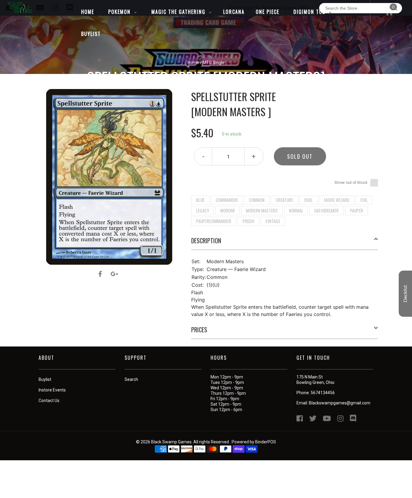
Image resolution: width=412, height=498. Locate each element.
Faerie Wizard (336, 199)
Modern (227, 210)
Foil (364, 199)
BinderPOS (265, 441)
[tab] (284, 243)
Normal (296, 210)
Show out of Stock (350, 182)
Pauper (356, 210)
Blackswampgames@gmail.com (339, 403)
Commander (227, 199)
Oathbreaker (326, 210)
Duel (308, 199)
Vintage (272, 221)
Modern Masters (262, 210)
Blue (200, 199)
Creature (284, 199)
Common (257, 199)
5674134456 (323, 392)
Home (193, 62)
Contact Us (49, 400)
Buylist (45, 379)
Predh (248, 221)
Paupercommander (213, 221)
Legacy (202, 210)
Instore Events (52, 390)
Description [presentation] (206, 240)
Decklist (405, 293)
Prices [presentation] (199, 329)
